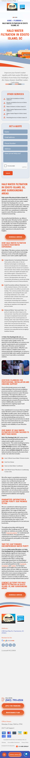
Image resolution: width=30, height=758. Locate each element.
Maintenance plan (13, 713)
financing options (11, 533)
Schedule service (15, 237)
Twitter (13, 566)
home (9, 21)
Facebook (23, 564)
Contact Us (7, 583)
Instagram (5, 566)
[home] (12, 7)
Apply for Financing (12, 706)
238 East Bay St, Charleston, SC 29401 (13, 632)
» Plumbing (16, 21)
